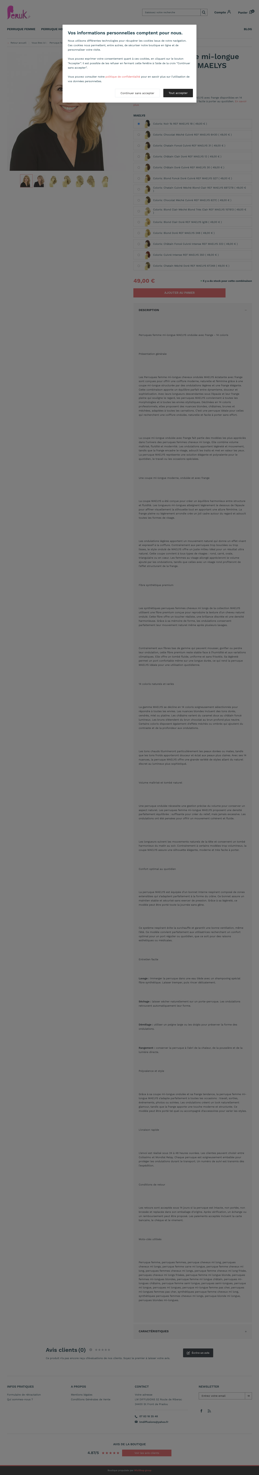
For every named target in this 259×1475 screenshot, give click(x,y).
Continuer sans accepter (137, 93)
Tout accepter (178, 93)
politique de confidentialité (123, 76)
